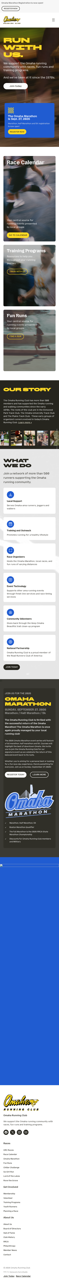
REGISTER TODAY (15, 774)
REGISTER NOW (10, 8)
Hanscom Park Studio (18, 1272)
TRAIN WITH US (17, 271)
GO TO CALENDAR (18, 235)
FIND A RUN (15, 336)
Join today (16, 86)
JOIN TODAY (12, 667)
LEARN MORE (39, 774)
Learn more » (25, 422)
